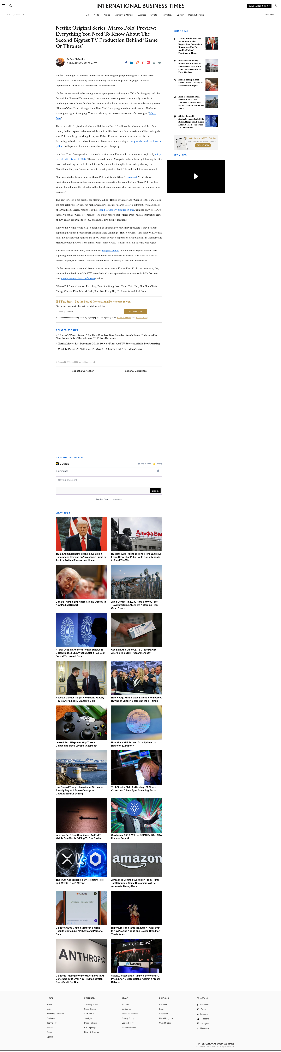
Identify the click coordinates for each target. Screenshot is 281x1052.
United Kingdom (166, 1018)
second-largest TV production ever (115, 209)
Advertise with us (129, 1027)
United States (165, 1023)
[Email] (154, 62)
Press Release (90, 1023)
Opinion (180, 14)
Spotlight (88, 1018)
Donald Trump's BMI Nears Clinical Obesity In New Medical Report (190, 83)
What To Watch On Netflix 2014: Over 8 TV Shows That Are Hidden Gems (100, 349)
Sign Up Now (203, 145)
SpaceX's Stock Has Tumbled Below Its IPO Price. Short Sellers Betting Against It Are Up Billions (135, 978)
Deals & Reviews (196, 14)
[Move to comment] (159, 62)
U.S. (87, 14)
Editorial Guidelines (136, 371)
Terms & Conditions (130, 1014)
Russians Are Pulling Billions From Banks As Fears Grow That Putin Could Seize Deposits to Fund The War (136, 557)
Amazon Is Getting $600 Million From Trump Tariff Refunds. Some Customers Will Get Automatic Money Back (135, 883)
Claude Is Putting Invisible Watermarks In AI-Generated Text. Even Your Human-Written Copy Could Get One (80, 978)
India (161, 1009)
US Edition (269, 15)
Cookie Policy (127, 1023)
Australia (163, 1004)
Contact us (126, 1009)
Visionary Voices (91, 1004)
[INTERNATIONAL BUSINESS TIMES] (140, 6)
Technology (166, 14)
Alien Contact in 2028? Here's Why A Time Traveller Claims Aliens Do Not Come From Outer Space (134, 605)
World (96, 14)
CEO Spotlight (90, 1027)
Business (142, 14)
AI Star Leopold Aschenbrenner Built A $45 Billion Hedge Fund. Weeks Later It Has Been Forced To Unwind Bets (80, 652)
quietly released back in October (78, 278)
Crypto (153, 14)
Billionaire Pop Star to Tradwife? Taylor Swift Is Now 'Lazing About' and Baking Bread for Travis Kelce (135, 931)
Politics (106, 14)
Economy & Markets (123, 14)
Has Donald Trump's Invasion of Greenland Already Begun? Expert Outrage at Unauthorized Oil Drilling (79, 790)
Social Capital (90, 1009)
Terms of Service (124, 317)
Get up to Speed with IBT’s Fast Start (200, 138)
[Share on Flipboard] (143, 62)
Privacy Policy (142, 317)
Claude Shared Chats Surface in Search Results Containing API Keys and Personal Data (79, 931)
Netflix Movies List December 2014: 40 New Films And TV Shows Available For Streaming (109, 344)
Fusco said (131, 177)
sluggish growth (110, 250)
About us (125, 1004)
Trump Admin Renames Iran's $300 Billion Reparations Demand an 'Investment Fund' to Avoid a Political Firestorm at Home (81, 557)
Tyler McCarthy (77, 59)
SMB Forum (89, 1014)
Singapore (163, 1014)
